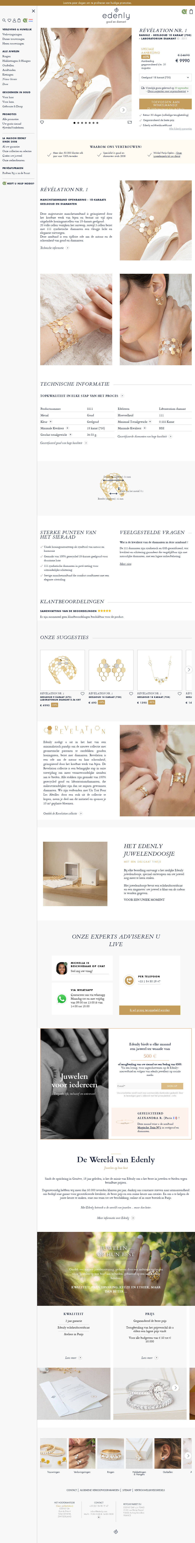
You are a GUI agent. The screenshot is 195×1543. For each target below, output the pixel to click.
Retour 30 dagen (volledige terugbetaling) (166, 115)
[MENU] (33, 12)
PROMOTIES (9, 114)
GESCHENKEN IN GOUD (16, 92)
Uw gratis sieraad (13, 125)
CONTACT (72, 1490)
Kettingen (7, 74)
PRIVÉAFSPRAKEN (12, 168)
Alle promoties (10, 119)
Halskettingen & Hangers (16, 61)
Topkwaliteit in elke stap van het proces (79, 396)
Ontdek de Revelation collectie (60, 814)
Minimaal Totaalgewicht (134, 422)
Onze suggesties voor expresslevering (167, 91)
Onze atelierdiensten (13, 160)
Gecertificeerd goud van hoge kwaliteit (61, 443)
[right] (123, 110)
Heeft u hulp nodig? (20, 183)
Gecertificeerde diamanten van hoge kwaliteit (142, 437)
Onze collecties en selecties (17, 151)
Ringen (6, 56)
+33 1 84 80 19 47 (149, 981)
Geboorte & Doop (12, 106)
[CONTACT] (25, 20)
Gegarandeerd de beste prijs (158, 120)
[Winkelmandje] (20, 20)
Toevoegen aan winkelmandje (168, 104)
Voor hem (8, 102)
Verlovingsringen (12, 34)
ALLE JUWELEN (10, 51)
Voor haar (8, 97)
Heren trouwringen (13, 43)
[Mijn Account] (15, 20)
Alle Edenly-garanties (180, 128)
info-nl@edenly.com (98, 1511)
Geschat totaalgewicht (54, 435)
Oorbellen (8, 65)
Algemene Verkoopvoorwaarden (99, 1490)
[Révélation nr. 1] (86, 73)
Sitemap (126, 1490)
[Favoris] (10, 20)
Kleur (44, 422)
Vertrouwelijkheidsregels (149, 1490)
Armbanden (9, 70)
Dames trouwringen (13, 39)
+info (173, 1095)
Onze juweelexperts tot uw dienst (167, 154)
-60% (145, 56)
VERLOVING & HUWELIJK (17, 29)
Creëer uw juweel (12, 156)
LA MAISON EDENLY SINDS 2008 (14, 140)
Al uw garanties (11, 146)
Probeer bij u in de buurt (16, 173)
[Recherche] (5, 20)
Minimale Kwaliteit (53, 428)
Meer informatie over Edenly (113, 1218)
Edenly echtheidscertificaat (157, 125)
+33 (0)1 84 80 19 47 (98, 1506)
